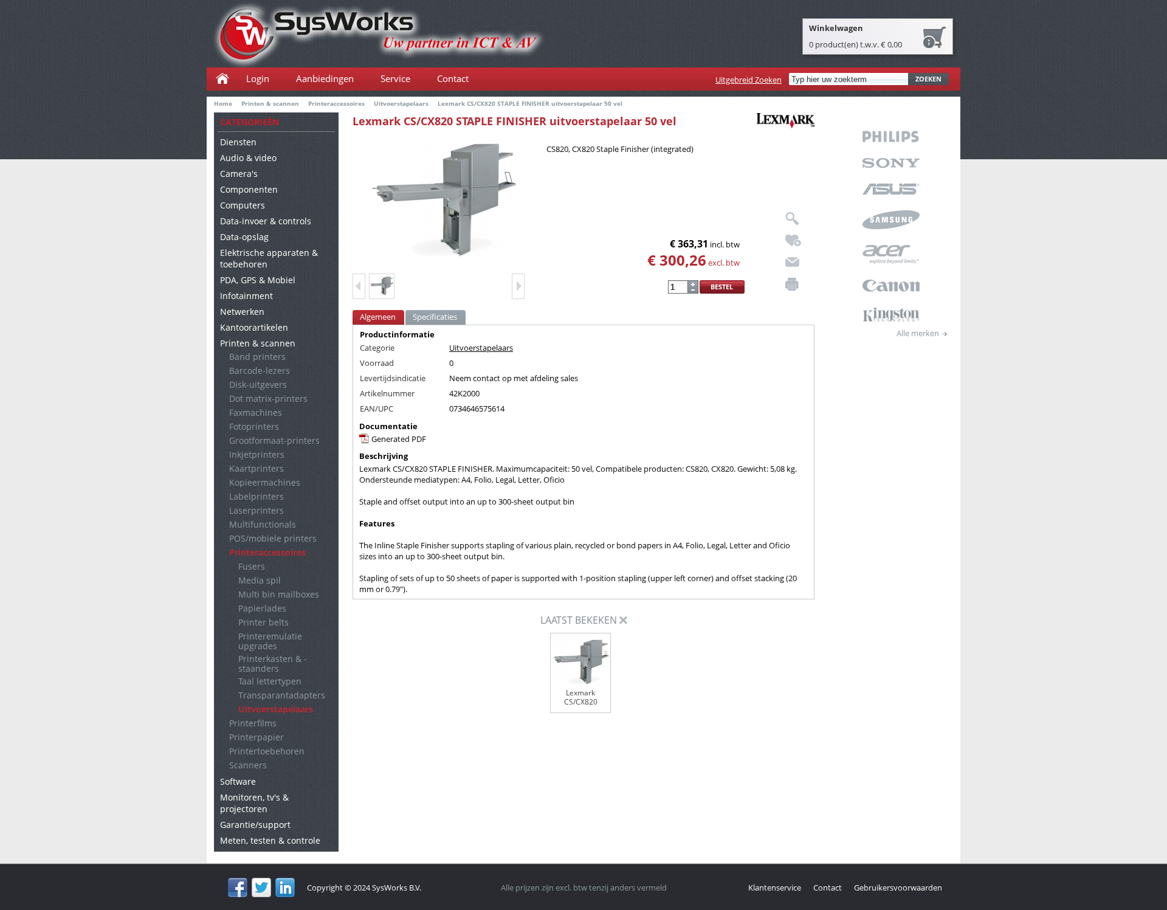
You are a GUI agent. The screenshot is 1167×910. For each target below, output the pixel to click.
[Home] (224, 78)
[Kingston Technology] (890, 315)
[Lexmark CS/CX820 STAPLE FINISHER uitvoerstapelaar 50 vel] (444, 200)
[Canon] (890, 286)
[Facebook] (237, 887)
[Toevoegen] (693, 283)
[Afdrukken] (792, 284)
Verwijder (623, 620)
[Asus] (890, 189)
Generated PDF (398, 438)
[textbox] (848, 79)
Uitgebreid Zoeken (748, 79)
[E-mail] (792, 262)
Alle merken (918, 333)
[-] (693, 290)
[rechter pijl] (518, 286)
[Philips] (890, 136)
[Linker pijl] (359, 286)
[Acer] (890, 254)
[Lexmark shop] (785, 123)
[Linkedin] (285, 887)
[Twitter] (261, 887)
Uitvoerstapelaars (481, 347)
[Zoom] (793, 219)
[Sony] (890, 163)
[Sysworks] (379, 35)
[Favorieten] (793, 240)
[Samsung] (890, 219)
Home (223, 103)
